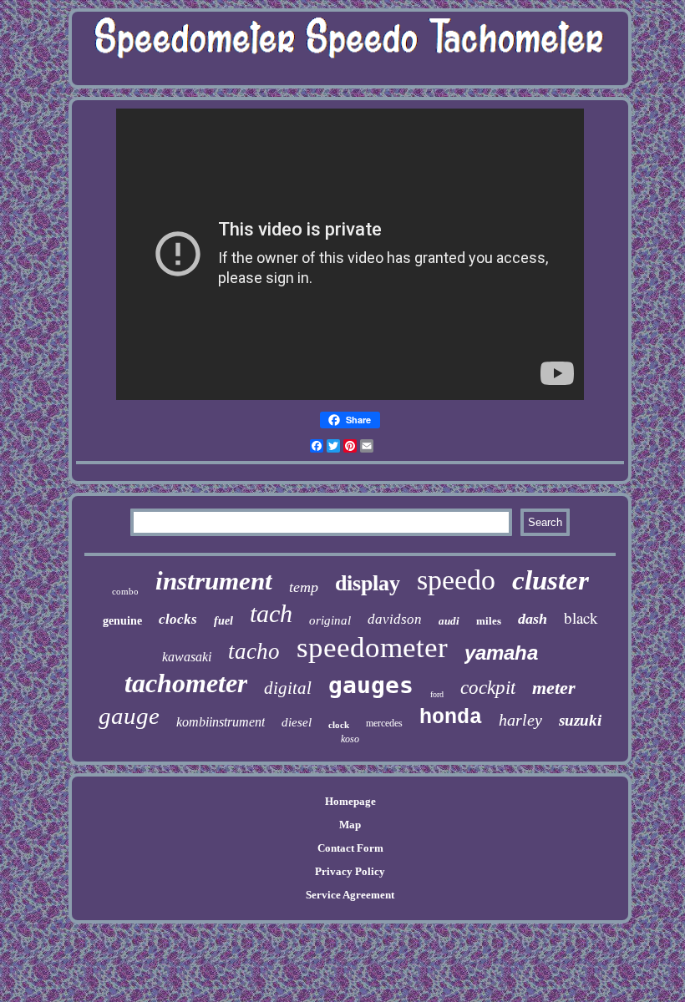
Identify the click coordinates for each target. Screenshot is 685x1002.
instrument (213, 580)
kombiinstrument (220, 722)
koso (350, 739)
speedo (456, 579)
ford (437, 694)
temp (303, 587)
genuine (122, 621)
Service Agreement (350, 894)
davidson (395, 619)
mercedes (384, 723)
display (367, 583)
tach (271, 613)
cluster (550, 580)
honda (450, 718)
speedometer (372, 647)
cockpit (487, 687)
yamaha (501, 652)
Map (350, 824)
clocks (178, 619)
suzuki (580, 720)
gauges (371, 685)
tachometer (185, 683)
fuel (223, 621)
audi (449, 621)
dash (532, 618)
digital (288, 688)
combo (125, 591)
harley (520, 720)
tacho (254, 651)
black (581, 617)
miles (488, 621)
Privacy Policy (350, 871)
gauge (129, 715)
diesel (297, 722)
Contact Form (350, 848)
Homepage (350, 801)
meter (554, 687)
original (330, 620)
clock (338, 725)
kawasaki (186, 657)
